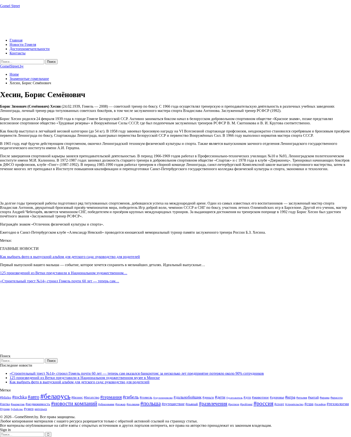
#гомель (146, 397)
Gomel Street (10, 6)
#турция (5, 409)
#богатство (91, 397)
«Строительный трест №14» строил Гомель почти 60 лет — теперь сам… (59, 281)
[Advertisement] (87, 22)
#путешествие (173, 404)
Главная (16, 40)
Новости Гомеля (23, 44)
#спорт (279, 404)
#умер (29, 409)
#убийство (17, 409)
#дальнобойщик (188, 397)
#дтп (247, 397)
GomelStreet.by (12, 66)
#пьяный (192, 404)
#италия (301, 397)
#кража (325, 397)
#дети (220, 397)
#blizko (5, 397)
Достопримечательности (30, 49)
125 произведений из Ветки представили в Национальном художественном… (63, 273)
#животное (260, 397)
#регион (233, 404)
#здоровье (277, 397)
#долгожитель (234, 397)
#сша (309, 403)
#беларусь (55, 396)
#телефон (320, 404)
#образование (106, 404)
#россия (263, 403)
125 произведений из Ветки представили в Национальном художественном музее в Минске (85, 378)
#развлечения (213, 403)
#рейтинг (246, 404)
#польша (150, 403)
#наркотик (18, 404)
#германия (111, 397)
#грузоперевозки (163, 397)
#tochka (19, 397)
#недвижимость (38, 404)
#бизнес (77, 397)
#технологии (338, 404)
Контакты (18, 53)
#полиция (133, 404)
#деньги (208, 397)
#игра (290, 397)
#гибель (131, 397)
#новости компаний (74, 403)
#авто (33, 397)
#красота (336, 397)
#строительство (294, 404)
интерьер (41, 409)
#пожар (120, 404)
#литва (5, 404)
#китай (313, 397)
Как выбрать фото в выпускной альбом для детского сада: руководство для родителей (70, 257)
